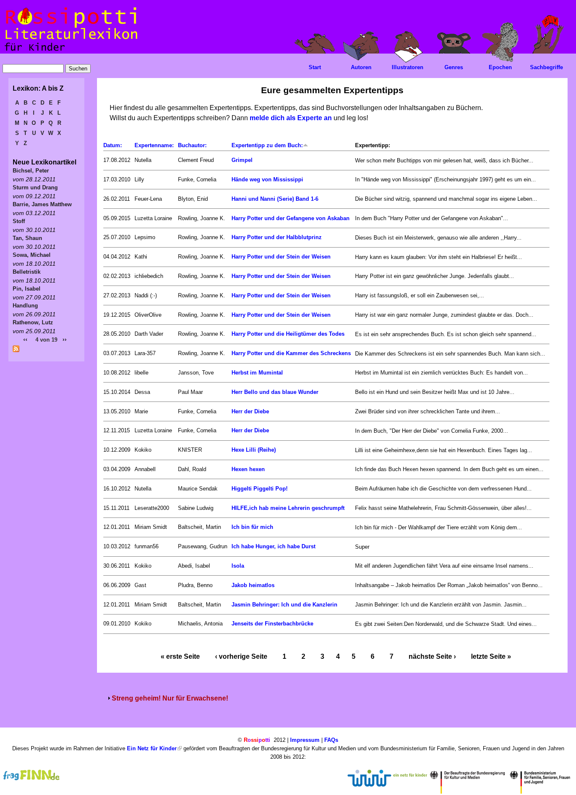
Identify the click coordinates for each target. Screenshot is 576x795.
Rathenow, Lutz (33, 322)
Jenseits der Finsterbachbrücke (272, 623)
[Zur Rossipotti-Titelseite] (70, 51)
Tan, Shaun (27, 238)
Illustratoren (407, 67)
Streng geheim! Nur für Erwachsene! (170, 698)
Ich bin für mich (252, 527)
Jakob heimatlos (253, 585)
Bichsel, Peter (31, 170)
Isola (237, 566)
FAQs (331, 740)
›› (64, 339)
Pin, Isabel (26, 289)
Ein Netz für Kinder (152, 748)
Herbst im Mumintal (257, 372)
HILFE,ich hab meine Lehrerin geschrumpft (288, 508)
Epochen (500, 67)
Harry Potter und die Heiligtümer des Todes (288, 334)
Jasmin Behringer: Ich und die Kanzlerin (284, 604)
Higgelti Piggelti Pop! (259, 488)
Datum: (112, 145)
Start (315, 67)
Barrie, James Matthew (42, 204)
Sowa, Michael (32, 255)
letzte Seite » (491, 656)
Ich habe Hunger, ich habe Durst (273, 546)
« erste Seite (180, 656)
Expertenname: (154, 145)
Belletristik (26, 272)
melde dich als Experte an (291, 117)
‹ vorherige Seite (241, 656)
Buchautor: (192, 145)
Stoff (19, 221)
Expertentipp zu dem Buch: (267, 145)
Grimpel (242, 160)
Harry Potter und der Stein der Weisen (281, 256)
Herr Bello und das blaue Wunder (274, 392)
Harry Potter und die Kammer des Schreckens (291, 353)
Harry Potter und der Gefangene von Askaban (290, 218)
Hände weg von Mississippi (267, 179)
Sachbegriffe (546, 67)
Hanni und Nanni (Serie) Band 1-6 (274, 199)
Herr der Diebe (250, 411)
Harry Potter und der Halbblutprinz (276, 237)
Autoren (361, 67)
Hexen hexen (248, 469)
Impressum (305, 740)
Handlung (25, 305)
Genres (453, 67)
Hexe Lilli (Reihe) (253, 450)
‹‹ (25, 339)
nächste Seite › (432, 656)
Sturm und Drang (35, 187)
